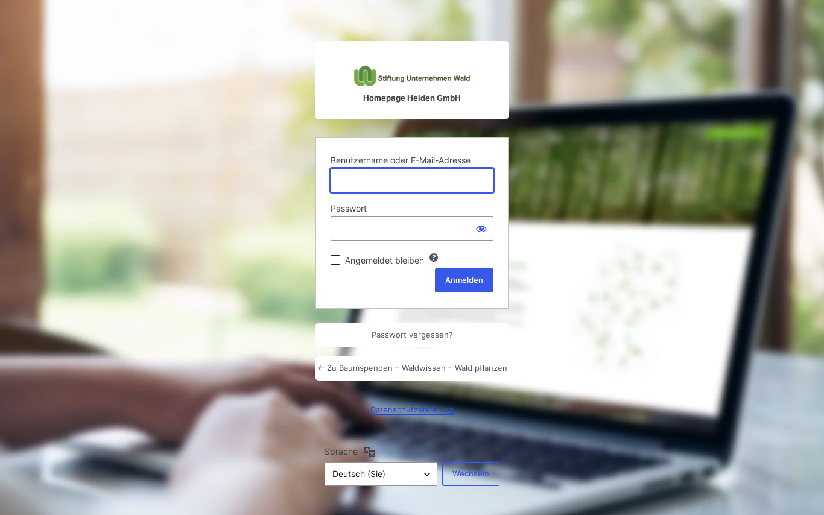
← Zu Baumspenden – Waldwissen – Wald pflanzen (412, 368)
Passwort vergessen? (412, 335)
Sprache (341, 451)
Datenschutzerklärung (412, 409)
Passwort (349, 208)
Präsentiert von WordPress (412, 63)
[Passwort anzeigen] (481, 228)
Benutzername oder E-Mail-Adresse (401, 160)
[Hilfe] (433, 257)
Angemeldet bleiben (384, 260)
